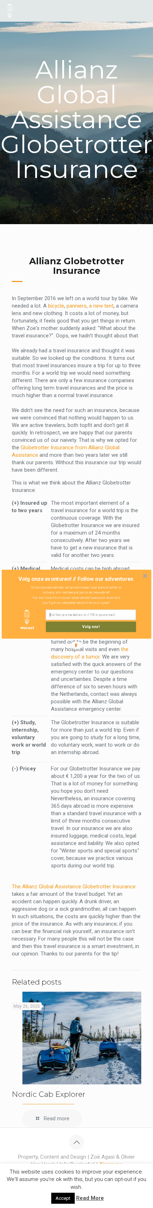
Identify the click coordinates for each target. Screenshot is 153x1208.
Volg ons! (90, 626)
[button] (76, 579)
